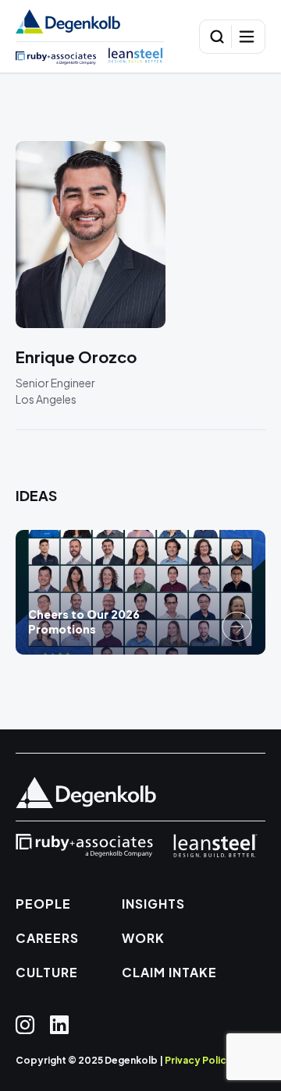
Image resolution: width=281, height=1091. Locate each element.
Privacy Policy (199, 1060)
